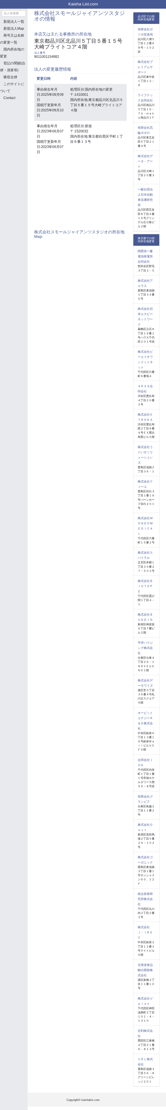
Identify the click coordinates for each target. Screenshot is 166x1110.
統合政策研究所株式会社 (145, 899)
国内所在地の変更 (12, 52)
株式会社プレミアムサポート (145, 67)
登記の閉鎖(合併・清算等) (12, 66)
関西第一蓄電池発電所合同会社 (145, 256)
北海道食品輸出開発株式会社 (145, 970)
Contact (9, 98)
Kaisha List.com (83, 4)
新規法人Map (13, 28)
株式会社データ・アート (145, 161)
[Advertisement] (21, 126)
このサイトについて (12, 87)
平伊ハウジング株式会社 (145, 648)
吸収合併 (10, 77)
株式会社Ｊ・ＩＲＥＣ (145, 932)
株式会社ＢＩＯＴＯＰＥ (145, 586)
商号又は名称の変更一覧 (12, 39)
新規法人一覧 (13, 21)
